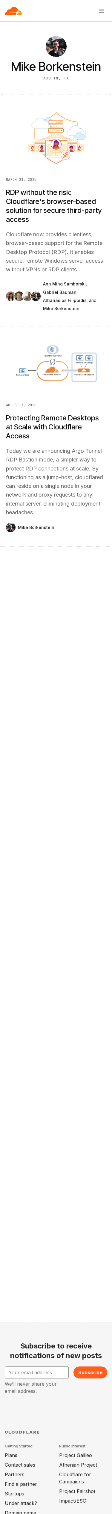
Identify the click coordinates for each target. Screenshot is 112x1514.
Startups (14, 1494)
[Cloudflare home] (13, 11)
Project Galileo (75, 1455)
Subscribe (90, 1372)
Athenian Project (78, 1465)
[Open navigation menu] (101, 11)
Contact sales (20, 1465)
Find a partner (21, 1484)
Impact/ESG (72, 1501)
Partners (14, 1474)
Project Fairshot (77, 1491)
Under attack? (21, 1503)
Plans (11, 1455)
